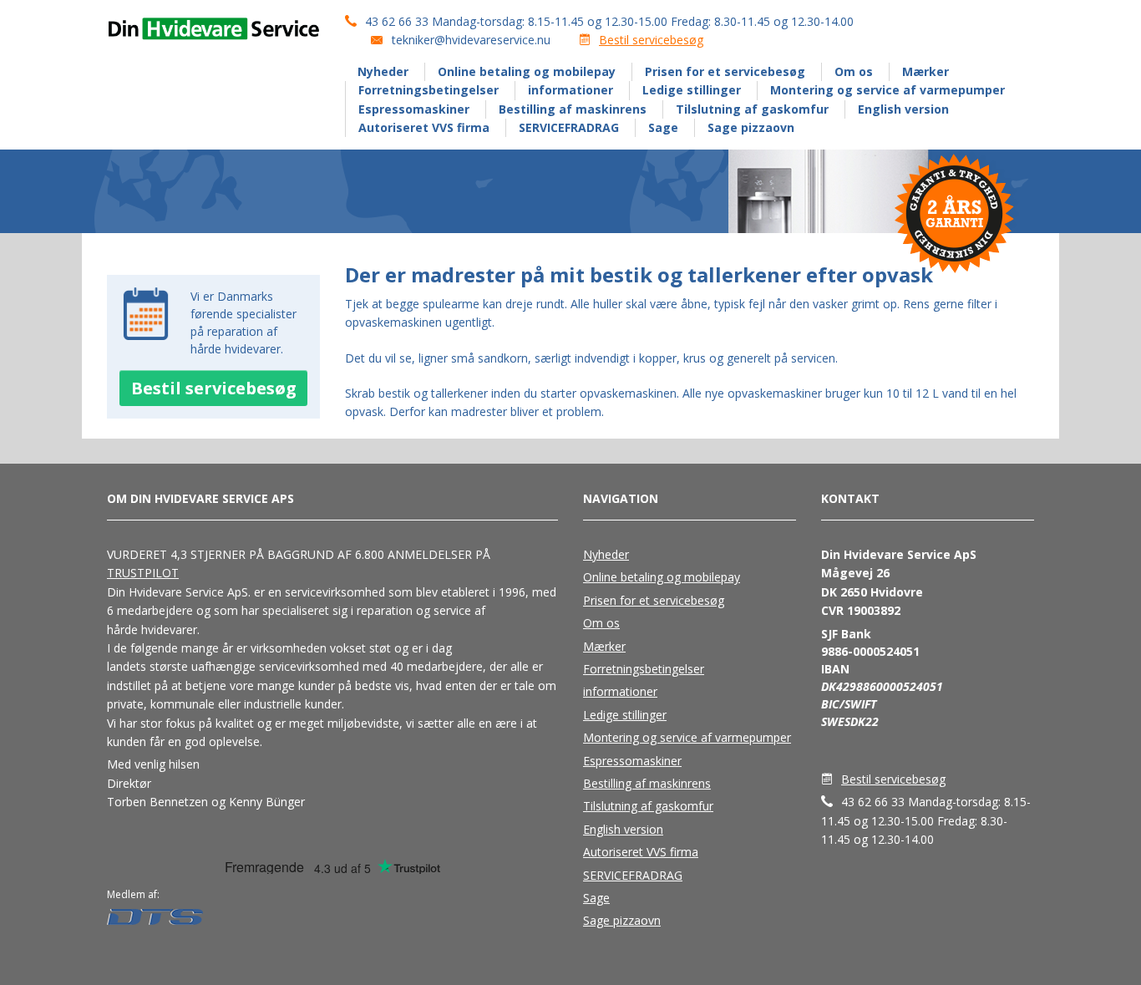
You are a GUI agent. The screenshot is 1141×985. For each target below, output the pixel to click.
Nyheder (383, 71)
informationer (570, 90)
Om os (853, 71)
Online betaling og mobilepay (527, 71)
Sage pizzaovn (750, 127)
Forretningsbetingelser (428, 90)
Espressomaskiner (413, 109)
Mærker (925, 71)
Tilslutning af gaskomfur (752, 109)
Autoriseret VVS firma (423, 127)
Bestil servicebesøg (651, 40)
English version (903, 109)
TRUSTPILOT (143, 573)
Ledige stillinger (691, 90)
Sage (663, 127)
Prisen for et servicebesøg (725, 71)
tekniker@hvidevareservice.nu (471, 40)
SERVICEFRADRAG (569, 127)
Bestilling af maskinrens (573, 109)
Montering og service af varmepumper (887, 90)
